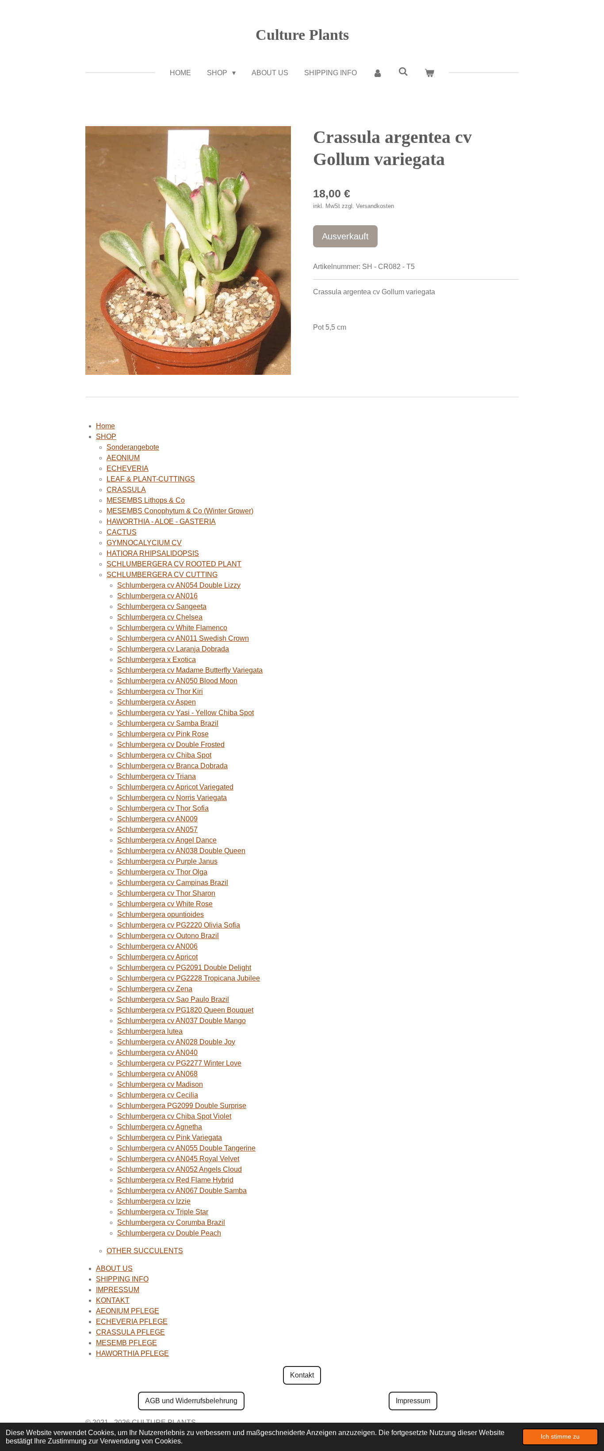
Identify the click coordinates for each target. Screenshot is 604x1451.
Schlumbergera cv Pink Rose (163, 734)
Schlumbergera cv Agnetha (159, 1127)
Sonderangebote (133, 447)
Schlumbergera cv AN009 (157, 819)
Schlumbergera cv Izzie (154, 1201)
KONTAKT (113, 1300)
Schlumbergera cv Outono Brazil (168, 935)
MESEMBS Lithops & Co (146, 500)
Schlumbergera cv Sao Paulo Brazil (173, 999)
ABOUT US (114, 1268)
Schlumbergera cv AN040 (157, 1052)
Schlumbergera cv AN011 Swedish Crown (183, 638)
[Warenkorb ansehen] (429, 73)
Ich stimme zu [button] (560, 1436)
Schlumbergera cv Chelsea (160, 617)
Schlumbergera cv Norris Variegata (172, 797)
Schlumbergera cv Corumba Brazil (171, 1222)
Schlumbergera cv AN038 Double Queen (181, 850)
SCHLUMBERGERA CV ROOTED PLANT (174, 564)
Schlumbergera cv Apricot (157, 957)
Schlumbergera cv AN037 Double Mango (181, 1020)
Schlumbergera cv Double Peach (169, 1233)
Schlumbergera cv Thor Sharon (166, 893)
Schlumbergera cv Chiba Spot (164, 755)
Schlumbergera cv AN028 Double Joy (176, 1042)
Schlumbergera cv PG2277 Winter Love (179, 1063)
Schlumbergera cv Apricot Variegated (175, 787)
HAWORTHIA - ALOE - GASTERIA (161, 521)
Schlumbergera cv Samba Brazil (167, 723)
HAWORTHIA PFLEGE (132, 1353)
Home (105, 426)
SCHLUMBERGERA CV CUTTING (162, 574)
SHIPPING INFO (122, 1279)
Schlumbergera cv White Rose (165, 904)
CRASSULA (126, 489)
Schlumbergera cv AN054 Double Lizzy (179, 585)
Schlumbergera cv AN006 (157, 946)
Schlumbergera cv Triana (156, 776)
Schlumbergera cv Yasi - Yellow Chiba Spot (185, 712)
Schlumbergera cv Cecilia (157, 1095)
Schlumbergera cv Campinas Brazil (172, 882)
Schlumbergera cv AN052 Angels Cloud (179, 1169)
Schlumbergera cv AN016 (157, 596)
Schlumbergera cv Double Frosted (171, 744)
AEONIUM (123, 458)
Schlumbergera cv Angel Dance (167, 840)
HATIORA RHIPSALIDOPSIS (153, 553)
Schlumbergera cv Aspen (156, 702)
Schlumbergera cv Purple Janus (167, 861)
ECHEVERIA (128, 468)
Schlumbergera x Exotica (156, 659)
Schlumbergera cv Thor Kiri (160, 691)
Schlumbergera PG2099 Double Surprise (181, 1105)
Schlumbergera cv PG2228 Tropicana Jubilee (188, 978)
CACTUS (122, 532)
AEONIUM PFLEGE (127, 1311)
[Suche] (403, 71)
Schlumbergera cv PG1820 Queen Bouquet (185, 1010)
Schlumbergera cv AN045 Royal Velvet (178, 1158)
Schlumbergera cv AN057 (157, 829)
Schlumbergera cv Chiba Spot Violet (174, 1116)
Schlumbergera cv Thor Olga (162, 872)
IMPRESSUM (117, 1289)
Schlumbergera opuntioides (160, 914)
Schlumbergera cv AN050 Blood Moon (177, 681)
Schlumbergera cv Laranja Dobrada (173, 649)
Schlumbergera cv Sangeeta (161, 606)
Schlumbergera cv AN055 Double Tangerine (186, 1148)
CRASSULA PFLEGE (130, 1332)
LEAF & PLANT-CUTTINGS (151, 479)
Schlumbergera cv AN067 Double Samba (182, 1190)
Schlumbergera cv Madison (160, 1084)
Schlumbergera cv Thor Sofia (163, 808)
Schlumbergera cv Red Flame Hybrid (175, 1180)
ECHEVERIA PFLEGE (132, 1321)
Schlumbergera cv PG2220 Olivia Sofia (178, 925)
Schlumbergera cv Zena (154, 989)
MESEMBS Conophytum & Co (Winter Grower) (180, 511)
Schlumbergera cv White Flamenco (172, 627)
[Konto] (377, 73)
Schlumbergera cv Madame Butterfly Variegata (190, 670)
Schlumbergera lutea (150, 1031)
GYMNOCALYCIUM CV (144, 543)
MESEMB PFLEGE (126, 1343)
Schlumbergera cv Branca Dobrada (172, 766)
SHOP (106, 436)
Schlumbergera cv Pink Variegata (169, 1137)
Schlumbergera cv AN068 (157, 1074)
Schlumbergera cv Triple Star (162, 1212)
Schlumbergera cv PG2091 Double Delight (184, 967)
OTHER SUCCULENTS (145, 1251)
